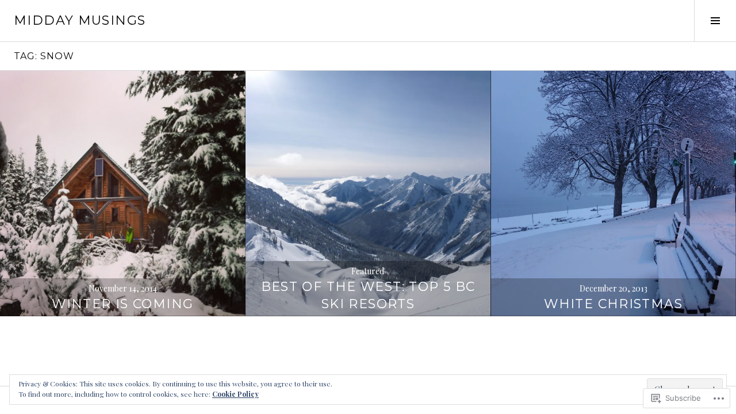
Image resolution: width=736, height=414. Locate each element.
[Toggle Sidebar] (715, 20)
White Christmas (613, 304)
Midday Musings (79, 20)
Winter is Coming (122, 304)
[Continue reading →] (123, 193)
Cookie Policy (235, 393)
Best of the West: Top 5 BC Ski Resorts (368, 295)
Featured (367, 271)
